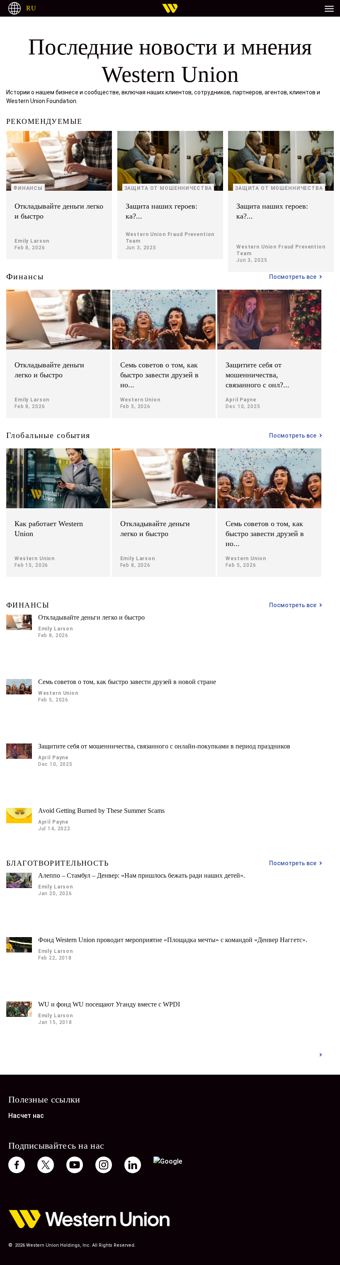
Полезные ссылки (44, 1099)
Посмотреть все (292, 276)
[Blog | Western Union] (170, 8)
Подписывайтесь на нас (56, 1145)
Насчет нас (26, 1116)
